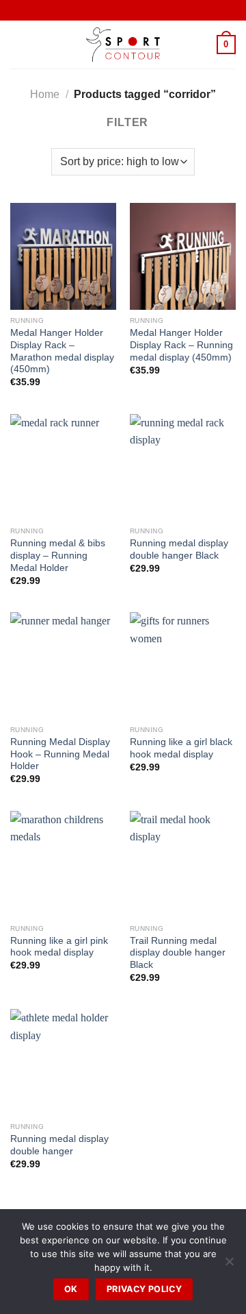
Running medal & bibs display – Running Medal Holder (57, 555)
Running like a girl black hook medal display (181, 748)
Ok (71, 1289)
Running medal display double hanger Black (179, 549)
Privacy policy (144, 1289)
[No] (229, 1265)
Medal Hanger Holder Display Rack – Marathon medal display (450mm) (62, 351)
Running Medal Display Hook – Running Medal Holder (60, 754)
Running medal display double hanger (59, 1145)
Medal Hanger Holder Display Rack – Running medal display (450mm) (181, 345)
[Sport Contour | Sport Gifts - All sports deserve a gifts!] (123, 45)
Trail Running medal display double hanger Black (178, 953)
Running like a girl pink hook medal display (59, 947)
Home (44, 94)
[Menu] (18, 44)
